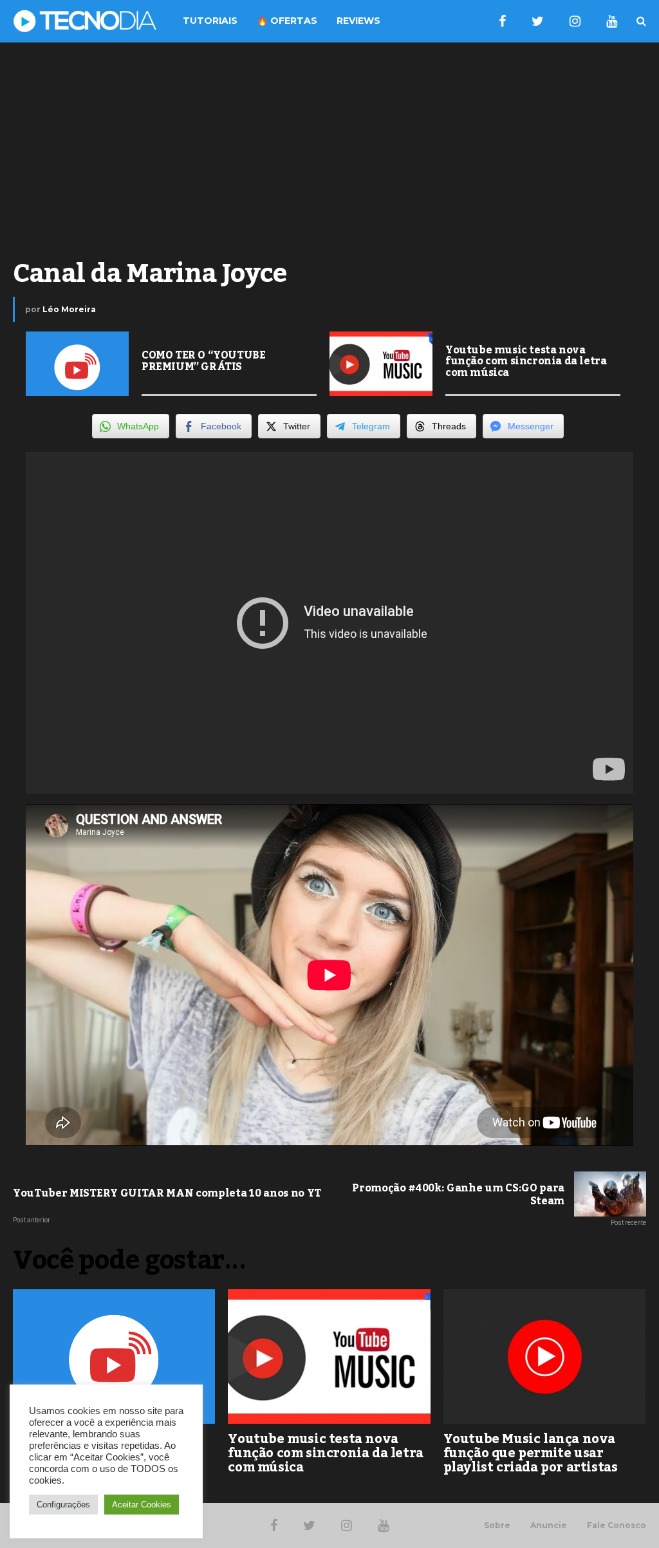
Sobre (497, 1525)
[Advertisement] (329, 145)
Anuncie (548, 1525)
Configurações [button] (63, 1504)
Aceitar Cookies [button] (141, 1504)
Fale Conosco (616, 1525)
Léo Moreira (69, 309)
